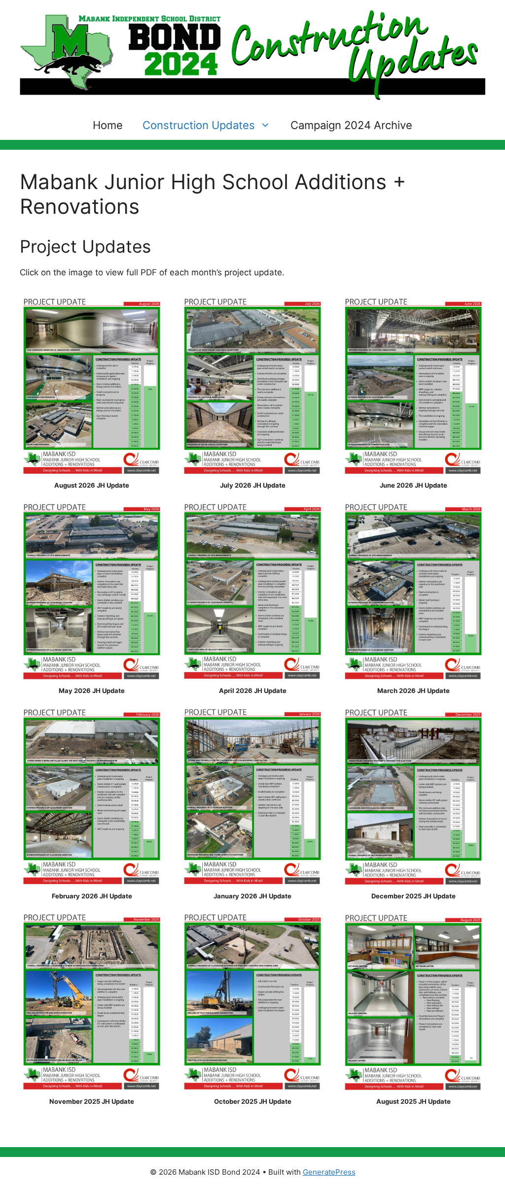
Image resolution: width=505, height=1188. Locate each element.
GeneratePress (329, 1172)
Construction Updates (199, 125)
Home (108, 125)
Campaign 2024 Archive (351, 125)
